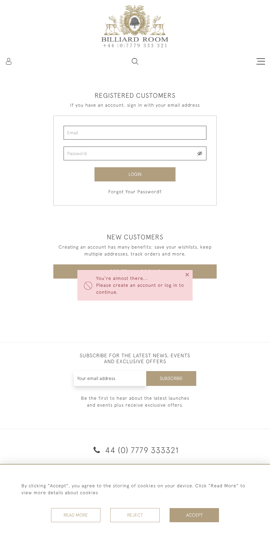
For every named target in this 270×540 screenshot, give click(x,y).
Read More (76, 515)
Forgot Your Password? (135, 191)
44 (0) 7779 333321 (141, 450)
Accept (194, 515)
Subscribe (171, 378)
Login (135, 174)
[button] (135, 61)
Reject (135, 515)
